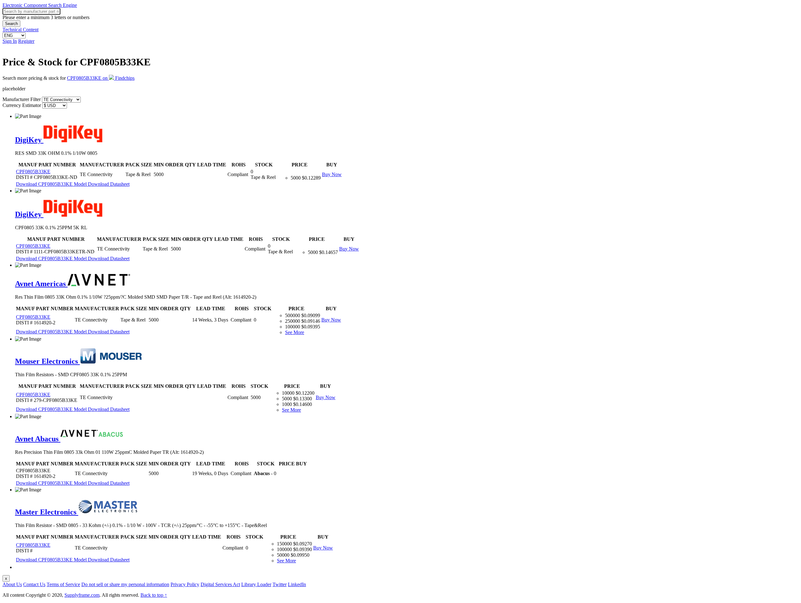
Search (11, 23)
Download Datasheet (109, 184)
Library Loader (256, 584)
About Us (12, 584)
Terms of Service (63, 584)
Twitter (280, 584)
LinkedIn (297, 584)
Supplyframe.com (81, 595)
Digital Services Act (220, 584)
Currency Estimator (22, 105)
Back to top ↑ (153, 595)
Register (26, 41)
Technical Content (20, 29)
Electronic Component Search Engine (40, 5)
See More (294, 332)
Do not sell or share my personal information (125, 584)
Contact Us (34, 584)
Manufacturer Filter (22, 99)
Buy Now (332, 174)
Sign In (10, 41)
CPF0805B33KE (33, 171)
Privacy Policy (185, 584)
